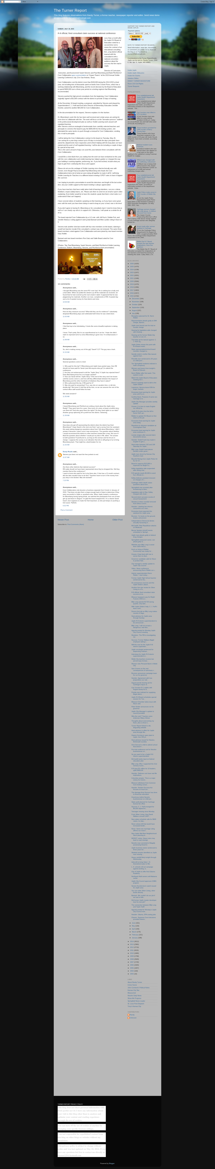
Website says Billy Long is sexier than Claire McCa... (142, 545)
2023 (132, 272)
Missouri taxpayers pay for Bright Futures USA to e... (143, 598)
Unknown (133, 1018)
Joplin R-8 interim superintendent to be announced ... (144, 622)
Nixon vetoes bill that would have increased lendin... (143, 825)
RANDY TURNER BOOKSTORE (139, 81)
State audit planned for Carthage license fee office (143, 803)
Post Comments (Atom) (75, 524)
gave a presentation (79, 75)
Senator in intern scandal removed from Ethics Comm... (143, 502)
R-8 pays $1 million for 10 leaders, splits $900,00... (143, 769)
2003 (132, 974)
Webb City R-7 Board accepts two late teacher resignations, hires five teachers (145, 244)
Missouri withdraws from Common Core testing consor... (143, 784)
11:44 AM (66, 445)
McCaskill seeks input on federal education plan (142, 760)
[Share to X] (92, 279)
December (136, 298)
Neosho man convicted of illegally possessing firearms (143, 844)
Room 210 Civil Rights (135, 84)
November (136, 301)
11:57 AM (66, 457)
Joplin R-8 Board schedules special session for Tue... (143, 698)
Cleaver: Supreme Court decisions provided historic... (143, 918)
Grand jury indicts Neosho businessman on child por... (142, 798)
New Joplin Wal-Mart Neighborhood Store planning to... (144, 834)
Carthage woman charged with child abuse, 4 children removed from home (146, 211)
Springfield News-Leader (136, 1001)
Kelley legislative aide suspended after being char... (143, 469)
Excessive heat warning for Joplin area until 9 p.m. (143, 393)
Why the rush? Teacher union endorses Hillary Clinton (141, 717)
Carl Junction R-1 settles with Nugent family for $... (141, 688)
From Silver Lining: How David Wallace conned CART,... (142, 815)
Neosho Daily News (134, 995)
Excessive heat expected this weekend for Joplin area (141, 512)
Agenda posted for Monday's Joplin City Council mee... (143, 910)
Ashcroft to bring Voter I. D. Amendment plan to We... (141, 863)
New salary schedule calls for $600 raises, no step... (143, 820)
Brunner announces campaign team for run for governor (144, 674)
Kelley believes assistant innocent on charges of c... (143, 479)
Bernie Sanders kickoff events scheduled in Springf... (142, 531)
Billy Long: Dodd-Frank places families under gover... (142, 450)
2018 (132, 287)
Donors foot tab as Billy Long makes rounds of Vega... (144, 612)
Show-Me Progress (134, 998)
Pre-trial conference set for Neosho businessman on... (143, 750)
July (133, 313)
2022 (132, 275)
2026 (132, 263)
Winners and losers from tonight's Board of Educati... (143, 369)
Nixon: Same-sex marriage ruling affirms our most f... (143, 829)
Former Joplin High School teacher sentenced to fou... (143, 579)
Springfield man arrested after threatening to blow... (142, 488)
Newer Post (63, 520)
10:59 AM (66, 302)
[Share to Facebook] (94, 279)
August (134, 310)
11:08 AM (66, 339)
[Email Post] (84, 279)
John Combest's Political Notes (138, 987)
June (134, 923)
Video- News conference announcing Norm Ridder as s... (143, 569)
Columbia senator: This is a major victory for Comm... (143, 779)
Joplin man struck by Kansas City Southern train (143, 455)
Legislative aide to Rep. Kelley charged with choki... (142, 493)
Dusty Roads (68, 451)
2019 (132, 284)
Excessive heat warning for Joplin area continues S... (143, 431)
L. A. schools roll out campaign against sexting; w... (142, 868)
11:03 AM (66, 316)
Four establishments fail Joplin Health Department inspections (146, 97)
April (133, 929)
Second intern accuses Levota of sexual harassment (143, 498)
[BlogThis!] (90, 279)
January (135, 938)
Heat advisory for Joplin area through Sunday (141, 617)
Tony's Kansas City (134, 1006)
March (134, 932)
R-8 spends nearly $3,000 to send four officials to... (143, 474)
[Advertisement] (142, 1056)
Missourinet (132, 993)
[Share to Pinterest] (96, 279)
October (135, 304)
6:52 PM (66, 506)
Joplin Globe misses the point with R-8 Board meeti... (143, 345)
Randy (132, 1015)
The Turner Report (70, 10)
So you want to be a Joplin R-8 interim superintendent (142, 755)
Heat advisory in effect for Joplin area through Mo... (142, 731)
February (135, 935)
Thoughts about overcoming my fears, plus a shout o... (142, 722)
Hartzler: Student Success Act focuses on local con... (141, 788)
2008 (132, 959)
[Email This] (88, 279)
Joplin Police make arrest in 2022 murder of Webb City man (146, 194)
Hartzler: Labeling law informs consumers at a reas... (142, 507)
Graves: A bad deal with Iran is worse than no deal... (142, 555)
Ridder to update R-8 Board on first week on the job (143, 417)
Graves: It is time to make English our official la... (143, 407)
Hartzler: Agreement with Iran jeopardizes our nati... (141, 679)
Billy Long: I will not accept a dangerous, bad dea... (141, 626)
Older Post (117, 520)
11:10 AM (66, 352)
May (133, 926)
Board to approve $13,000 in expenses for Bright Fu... (141, 464)
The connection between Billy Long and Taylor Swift (143, 906)
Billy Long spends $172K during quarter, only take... (142, 603)
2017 (132, 290)
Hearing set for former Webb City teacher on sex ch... (143, 336)
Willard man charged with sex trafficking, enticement (146, 161)
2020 (132, 281)
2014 (132, 941)
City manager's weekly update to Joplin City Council (143, 564)
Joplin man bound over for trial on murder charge (143, 326)
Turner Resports (133, 86)
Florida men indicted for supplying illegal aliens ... (143, 693)
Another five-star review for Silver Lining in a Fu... (143, 588)
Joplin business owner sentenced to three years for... (144, 848)
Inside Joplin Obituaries (136, 73)
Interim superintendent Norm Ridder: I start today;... (141, 574)
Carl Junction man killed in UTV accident (146, 113)
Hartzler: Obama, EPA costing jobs (143, 914)
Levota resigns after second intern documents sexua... (143, 436)
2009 (132, 956)
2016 (132, 293)
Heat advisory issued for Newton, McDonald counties (143, 741)
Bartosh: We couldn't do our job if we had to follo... (143, 896)
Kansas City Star (133, 990)
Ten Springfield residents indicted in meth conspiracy (144, 364)
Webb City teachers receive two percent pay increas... (142, 660)
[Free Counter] (62, 1098)
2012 (132, 947)
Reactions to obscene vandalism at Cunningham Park (143, 426)
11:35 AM (66, 396)
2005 (132, 968)
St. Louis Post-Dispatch (136, 1004)
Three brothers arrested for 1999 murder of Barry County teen (146, 129)
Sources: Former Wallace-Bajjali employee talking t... (142, 641)
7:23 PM (66, 480)
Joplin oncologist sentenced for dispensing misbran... (142, 650)
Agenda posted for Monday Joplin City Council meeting (143, 631)
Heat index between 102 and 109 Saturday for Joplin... (143, 445)
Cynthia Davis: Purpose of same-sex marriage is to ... (144, 398)
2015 (132, 296)
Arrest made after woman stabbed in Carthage (146, 227)
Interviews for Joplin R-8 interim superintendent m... (142, 655)
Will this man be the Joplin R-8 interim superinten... (142, 645)
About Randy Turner (135, 982)
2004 (132, 971)
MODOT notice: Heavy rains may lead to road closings (143, 839)
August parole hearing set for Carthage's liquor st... (141, 683)
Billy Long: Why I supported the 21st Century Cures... (144, 765)
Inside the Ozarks (134, 75)
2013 (132, 944)
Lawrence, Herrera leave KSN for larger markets (143, 388)
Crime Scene (132, 985)
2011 (132, 950)
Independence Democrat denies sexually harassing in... (142, 521)
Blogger (111, 1163)
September (136, 307)
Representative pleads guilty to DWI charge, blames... (144, 321)
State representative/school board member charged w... (143, 350)
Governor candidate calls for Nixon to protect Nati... (143, 560)
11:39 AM (66, 415)
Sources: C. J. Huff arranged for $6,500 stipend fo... (142, 807)
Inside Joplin (132, 70)
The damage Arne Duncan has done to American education (144, 793)
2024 (132, 269)
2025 (132, 266)
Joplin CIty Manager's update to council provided (142, 712)
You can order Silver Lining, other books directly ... (143, 891)
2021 (132, 278)
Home (91, 520)
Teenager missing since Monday (142, 811)
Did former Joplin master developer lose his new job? (143, 901)
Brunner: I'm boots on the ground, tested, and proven (143, 517)
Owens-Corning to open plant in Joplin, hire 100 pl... (142, 736)
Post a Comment (66, 510)
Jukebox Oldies (133, 78)
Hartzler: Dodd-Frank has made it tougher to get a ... (143, 441)
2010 (132, 953)
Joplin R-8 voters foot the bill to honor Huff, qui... (142, 412)
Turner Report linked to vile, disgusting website (141, 726)
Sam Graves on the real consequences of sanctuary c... (143, 669)
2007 (132, 962)
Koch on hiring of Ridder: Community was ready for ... (142, 550)
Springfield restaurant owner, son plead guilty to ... (143, 541)
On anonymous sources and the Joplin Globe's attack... (142, 583)
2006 (132, 965)
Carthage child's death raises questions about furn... (141, 483)
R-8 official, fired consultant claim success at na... (143, 593)
